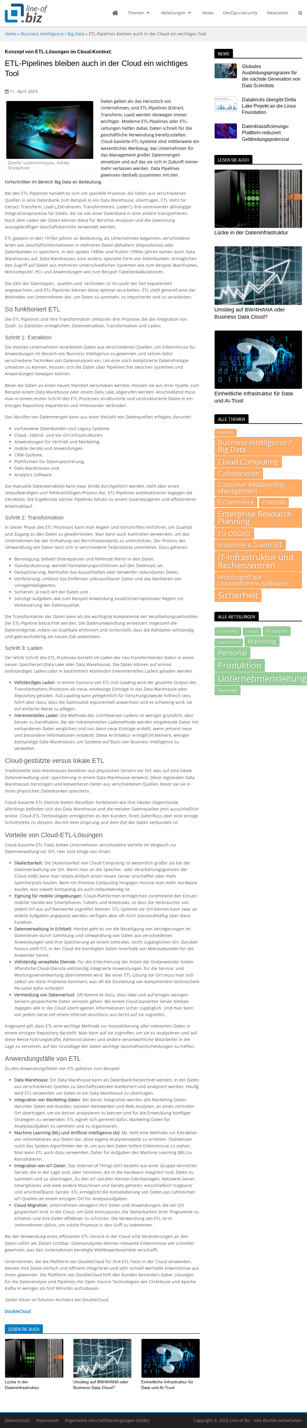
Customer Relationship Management (251, 487)
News (207, 13)
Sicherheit (238, 595)
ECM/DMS (273, 502)
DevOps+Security (240, 13)
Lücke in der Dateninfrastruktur (251, 233)
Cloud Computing (248, 462)
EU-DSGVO (234, 533)
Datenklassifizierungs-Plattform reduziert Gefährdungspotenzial (265, 133)
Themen (136, 13)
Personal (232, 653)
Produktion (239, 665)
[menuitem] (115, 13)
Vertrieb (227, 690)
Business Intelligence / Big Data (52, 34)
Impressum (47, 1420)
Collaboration (239, 473)
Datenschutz (17, 1420)
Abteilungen (173, 13)
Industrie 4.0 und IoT (250, 544)
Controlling (228, 631)
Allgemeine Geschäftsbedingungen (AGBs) (107, 1420)
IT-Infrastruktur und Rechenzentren (256, 561)
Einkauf (252, 631)
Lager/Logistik (229, 642)
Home (10, 34)
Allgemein (225, 432)
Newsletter (278, 13)
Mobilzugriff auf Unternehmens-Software (252, 580)
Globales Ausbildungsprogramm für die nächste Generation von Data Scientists (271, 76)
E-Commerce (236, 502)
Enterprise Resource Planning (255, 518)
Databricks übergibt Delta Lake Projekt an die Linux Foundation (269, 106)
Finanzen (276, 630)
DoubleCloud (18, 1311)
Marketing (262, 641)
